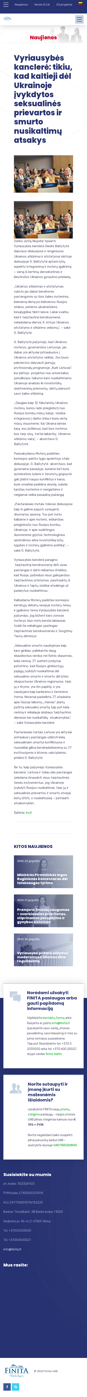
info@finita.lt (61, 1023)
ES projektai (64, 4)
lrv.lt (29, 813)
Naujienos (21, 4)
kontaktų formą (54, 1018)
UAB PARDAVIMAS (65, 1145)
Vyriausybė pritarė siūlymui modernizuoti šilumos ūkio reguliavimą (42, 957)
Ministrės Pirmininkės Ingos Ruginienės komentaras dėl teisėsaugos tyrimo (42, 878)
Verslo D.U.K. (42, 4)
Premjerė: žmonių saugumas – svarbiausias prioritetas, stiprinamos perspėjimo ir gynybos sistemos (43, 915)
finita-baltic (54, 1054)
